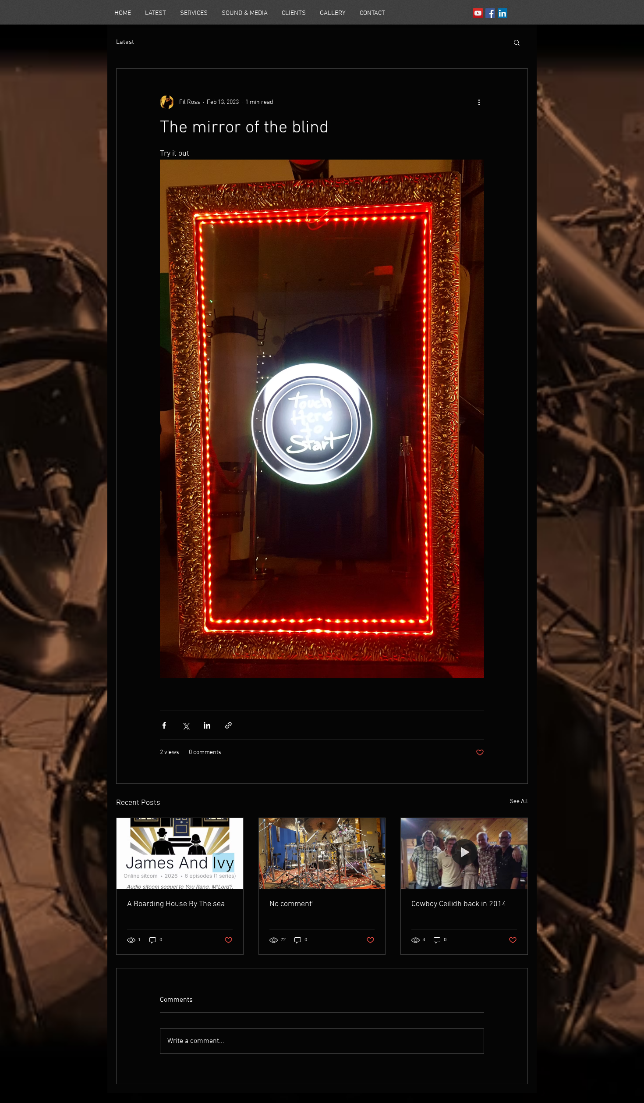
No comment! (291, 904)
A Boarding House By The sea (176, 904)
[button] (517, 42)
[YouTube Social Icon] (478, 13)
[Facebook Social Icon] (490, 13)
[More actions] (479, 102)
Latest (125, 42)
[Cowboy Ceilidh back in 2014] (464, 853)
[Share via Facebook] (164, 725)
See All (519, 801)
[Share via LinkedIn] (207, 725)
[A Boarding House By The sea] (180, 853)
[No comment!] (322, 853)
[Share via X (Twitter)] (185, 725)
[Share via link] (228, 725)
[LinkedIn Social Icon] (502, 13)
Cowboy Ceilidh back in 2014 (458, 904)
